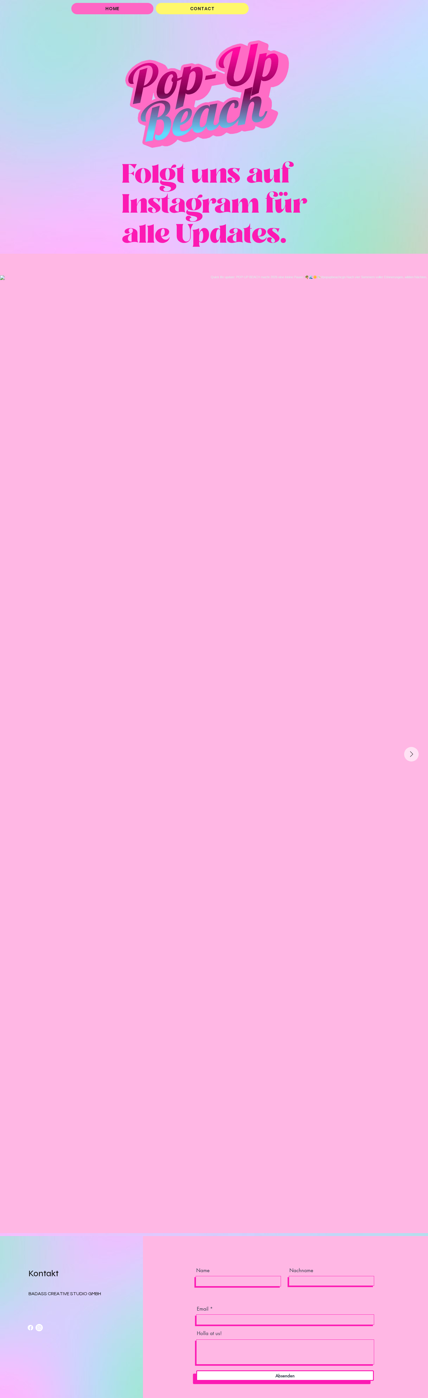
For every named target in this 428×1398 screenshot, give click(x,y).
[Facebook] (30, 1327)
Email (202, 1309)
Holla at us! (209, 1333)
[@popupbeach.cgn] (215, 264)
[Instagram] (39, 1327)
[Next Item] (411, 754)
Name (203, 1270)
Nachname (301, 1270)
